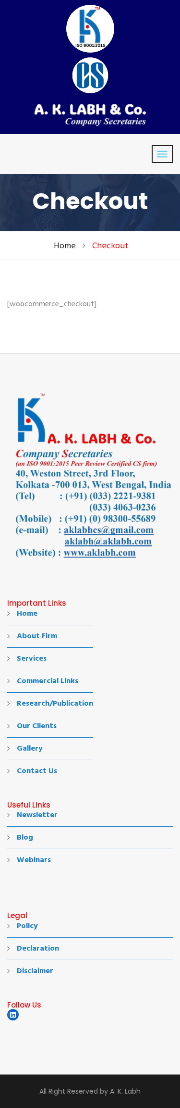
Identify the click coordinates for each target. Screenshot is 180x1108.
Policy (27, 926)
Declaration (38, 948)
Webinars (34, 860)
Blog (25, 837)
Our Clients (37, 726)
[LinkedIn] (13, 1014)
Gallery (30, 748)
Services (32, 659)
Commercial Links (47, 681)
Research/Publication (55, 704)
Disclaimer (35, 971)
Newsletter (37, 815)
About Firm (37, 636)
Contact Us (37, 771)
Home (65, 246)
